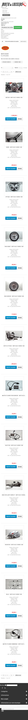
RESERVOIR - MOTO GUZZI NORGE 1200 (14, 544)
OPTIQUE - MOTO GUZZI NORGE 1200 (14, 197)
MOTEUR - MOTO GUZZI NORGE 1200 (14, 97)
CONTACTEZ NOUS (4, 38)
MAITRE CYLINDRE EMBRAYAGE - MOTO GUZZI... (14, 644)
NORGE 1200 (17, 62)
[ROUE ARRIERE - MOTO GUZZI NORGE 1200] (14, 286)
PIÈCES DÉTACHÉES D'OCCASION (7, 33)
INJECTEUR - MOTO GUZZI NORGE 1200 (14, 445)
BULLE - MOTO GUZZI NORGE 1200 (14, 594)
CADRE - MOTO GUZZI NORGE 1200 (14, 147)
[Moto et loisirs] (14, 4)
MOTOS (2, 32)
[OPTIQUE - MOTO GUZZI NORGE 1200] (14, 186)
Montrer (16, 67)
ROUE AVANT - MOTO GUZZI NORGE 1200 (14, 246)
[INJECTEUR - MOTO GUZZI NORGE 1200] (14, 435)
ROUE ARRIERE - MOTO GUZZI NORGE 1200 (14, 296)
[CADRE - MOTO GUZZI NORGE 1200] (14, 137)
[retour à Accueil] (2, 41)
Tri (1, 67)
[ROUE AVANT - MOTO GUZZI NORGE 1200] (14, 236)
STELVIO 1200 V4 (6, 62)
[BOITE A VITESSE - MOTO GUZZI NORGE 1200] (14, 335)
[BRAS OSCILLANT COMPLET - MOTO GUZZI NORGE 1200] (14, 485)
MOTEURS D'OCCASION (5, 34)
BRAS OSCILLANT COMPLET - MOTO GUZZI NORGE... (14, 495)
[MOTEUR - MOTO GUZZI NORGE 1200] (14, 87)
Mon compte (4, 699)
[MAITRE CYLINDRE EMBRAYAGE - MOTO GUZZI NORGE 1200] (14, 634)
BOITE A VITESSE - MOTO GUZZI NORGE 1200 (14, 346)
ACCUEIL (2, 30)
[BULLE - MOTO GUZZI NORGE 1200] (14, 584)
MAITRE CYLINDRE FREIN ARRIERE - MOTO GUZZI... (14, 395)
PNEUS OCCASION (4, 35)
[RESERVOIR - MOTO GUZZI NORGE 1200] (14, 534)
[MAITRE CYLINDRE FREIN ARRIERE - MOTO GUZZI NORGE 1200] (14, 385)
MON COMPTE (4, 37)
